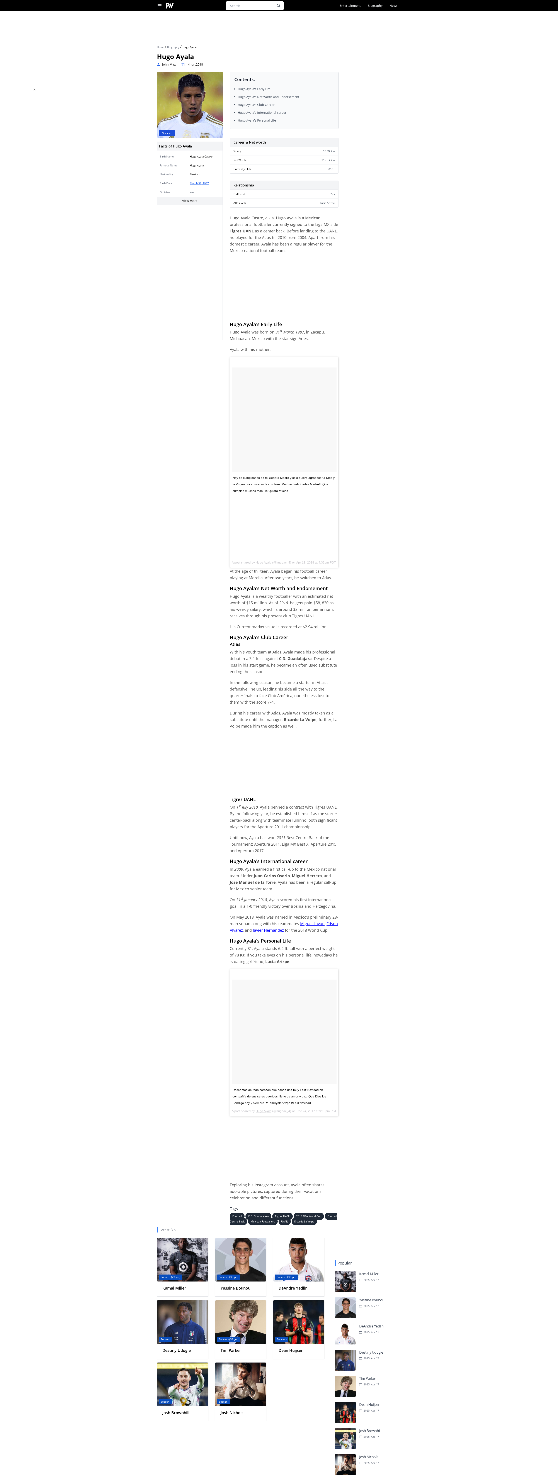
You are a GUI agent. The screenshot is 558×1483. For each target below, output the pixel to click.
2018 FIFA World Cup (308, 1216)
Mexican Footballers (263, 1221)
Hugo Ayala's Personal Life (257, 120)
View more (189, 201)
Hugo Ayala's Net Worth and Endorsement (268, 97)
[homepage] (170, 5)
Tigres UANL (282, 1216)
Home (161, 47)
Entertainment (350, 5)
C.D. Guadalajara (258, 1216)
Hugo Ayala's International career (262, 112)
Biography (375, 5)
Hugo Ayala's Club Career (256, 105)
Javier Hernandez (268, 930)
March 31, (196, 183)
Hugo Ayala (263, 562)
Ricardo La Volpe (304, 1221)
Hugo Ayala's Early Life (254, 89)
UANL (284, 1221)
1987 (206, 183)
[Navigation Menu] (159, 5)
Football (237, 1216)
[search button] (278, 5)
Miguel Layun (312, 923)
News (394, 5)
